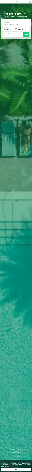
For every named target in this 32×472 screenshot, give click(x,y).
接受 (16, 469)
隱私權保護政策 (5, 466)
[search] (9, 29)
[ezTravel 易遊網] (16, 1)
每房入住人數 (7, 33)
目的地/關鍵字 (7, 22)
